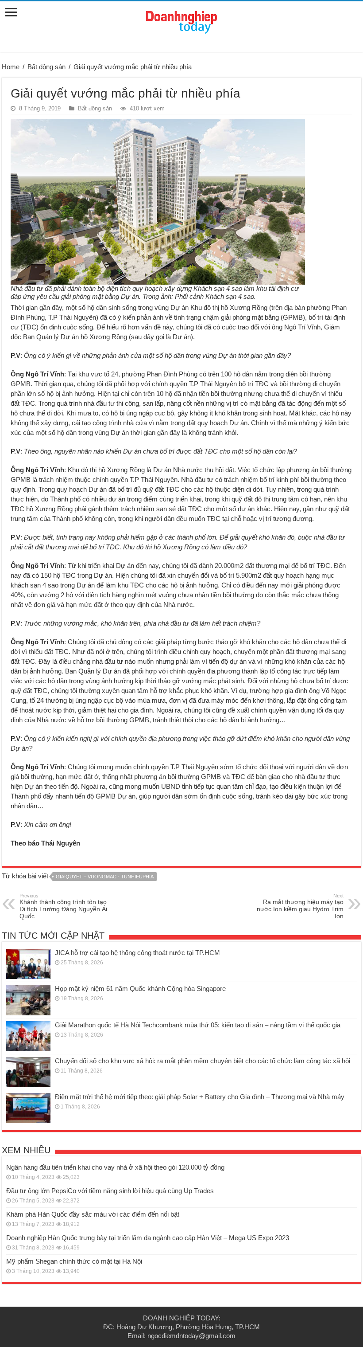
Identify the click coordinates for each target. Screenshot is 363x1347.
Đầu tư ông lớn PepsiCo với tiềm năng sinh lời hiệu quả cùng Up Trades (110, 1190)
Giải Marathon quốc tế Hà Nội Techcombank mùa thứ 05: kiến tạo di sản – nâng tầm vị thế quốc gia (197, 1025)
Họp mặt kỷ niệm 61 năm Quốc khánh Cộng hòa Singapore (140, 988)
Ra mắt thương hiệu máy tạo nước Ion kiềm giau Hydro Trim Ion (300, 906)
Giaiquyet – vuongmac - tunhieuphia (105, 876)
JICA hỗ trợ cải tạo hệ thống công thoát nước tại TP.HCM (137, 952)
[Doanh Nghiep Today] (181, 20)
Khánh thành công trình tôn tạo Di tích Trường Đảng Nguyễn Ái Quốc (63, 906)
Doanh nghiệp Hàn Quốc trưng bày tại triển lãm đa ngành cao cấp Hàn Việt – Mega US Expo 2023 (147, 1237)
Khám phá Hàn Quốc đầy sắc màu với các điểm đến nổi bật (92, 1214)
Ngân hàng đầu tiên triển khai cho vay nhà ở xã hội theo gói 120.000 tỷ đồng (115, 1167)
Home (10, 66)
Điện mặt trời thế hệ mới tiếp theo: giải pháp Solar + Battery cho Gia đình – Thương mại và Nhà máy (199, 1096)
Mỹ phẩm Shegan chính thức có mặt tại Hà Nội (74, 1261)
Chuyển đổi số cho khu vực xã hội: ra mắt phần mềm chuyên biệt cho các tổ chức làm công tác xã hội (202, 1061)
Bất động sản (46, 66)
